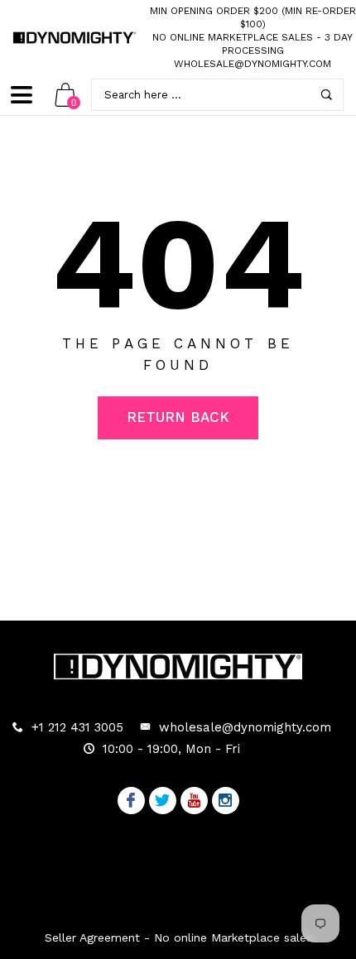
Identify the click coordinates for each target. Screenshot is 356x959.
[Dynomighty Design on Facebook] (131, 802)
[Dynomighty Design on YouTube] (194, 802)
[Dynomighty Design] (74, 37)
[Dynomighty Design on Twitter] (162, 802)
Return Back (178, 417)
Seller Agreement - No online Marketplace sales (178, 937)
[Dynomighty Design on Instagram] (225, 802)
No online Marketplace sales (232, 37)
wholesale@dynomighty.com (252, 64)
